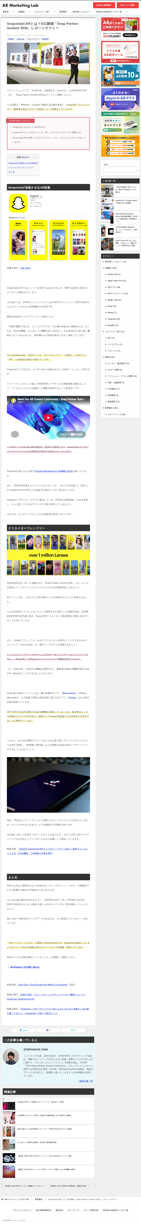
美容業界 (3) (113, 395)
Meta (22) (112, 306)
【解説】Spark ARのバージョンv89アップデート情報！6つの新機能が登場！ (46, 1169)
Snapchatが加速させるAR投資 (22, 163)
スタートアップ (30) (116, 414)
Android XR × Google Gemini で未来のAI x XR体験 (126, 202)
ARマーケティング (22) (118, 293)
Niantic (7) (112, 312)
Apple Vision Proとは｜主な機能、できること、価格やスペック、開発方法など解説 (126, 243)
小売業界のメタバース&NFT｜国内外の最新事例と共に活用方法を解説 (44, 1115)
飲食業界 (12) (114, 401)
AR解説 (21, 12)
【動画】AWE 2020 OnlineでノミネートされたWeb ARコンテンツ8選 (44, 1156)
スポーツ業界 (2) (115, 370)
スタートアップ (33, 39)
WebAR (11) (113, 325)
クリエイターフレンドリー (21, 167)
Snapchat (20, 39)
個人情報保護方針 (43, 1210)
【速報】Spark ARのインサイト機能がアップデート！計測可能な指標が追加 (26, 1186)
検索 (106, 164)
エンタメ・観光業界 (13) (118, 363)
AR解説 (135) (111, 268)
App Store (25, 268)
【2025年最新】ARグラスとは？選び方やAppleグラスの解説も (126, 189)
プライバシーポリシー (22, 1210)
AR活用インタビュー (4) (115, 262)
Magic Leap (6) (114, 300)
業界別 (6, 12)
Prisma (72, 697)
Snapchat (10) (114, 319)
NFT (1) (111, 338)
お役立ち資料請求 (103, 5)
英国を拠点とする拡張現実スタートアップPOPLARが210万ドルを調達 (44, 1129)
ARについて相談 (127, 5)
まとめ (11, 172)
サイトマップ (73, 1210)
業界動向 (63, 12)
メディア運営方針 (91, 1210)
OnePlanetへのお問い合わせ (25, 967)
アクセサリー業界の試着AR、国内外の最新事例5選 (37, 1142)
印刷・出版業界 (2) (116, 382)
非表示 (25, 157)
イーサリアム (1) (115, 344)
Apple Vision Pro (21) (117, 281)
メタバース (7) (114, 351)
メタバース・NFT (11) (114, 332)
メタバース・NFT (42, 12)
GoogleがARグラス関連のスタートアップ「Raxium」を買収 (40, 1102)
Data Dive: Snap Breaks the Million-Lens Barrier (43, 985)
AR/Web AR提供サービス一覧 (109, 12)
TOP (17, 1199)
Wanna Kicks (69, 693)
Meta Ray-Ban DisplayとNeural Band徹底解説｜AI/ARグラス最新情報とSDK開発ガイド (127, 217)
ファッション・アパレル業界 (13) (122, 376)
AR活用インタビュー (82, 12)
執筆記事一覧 (86, 1081)
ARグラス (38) (114, 287)
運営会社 (59, 1210)
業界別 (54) (110, 357)
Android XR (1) (114, 274)
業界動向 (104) (111, 408)
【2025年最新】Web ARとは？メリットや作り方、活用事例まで (126, 229)
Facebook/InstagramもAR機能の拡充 (53, 471)
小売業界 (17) (114, 389)
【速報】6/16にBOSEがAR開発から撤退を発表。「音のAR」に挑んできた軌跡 (73, 1186)
